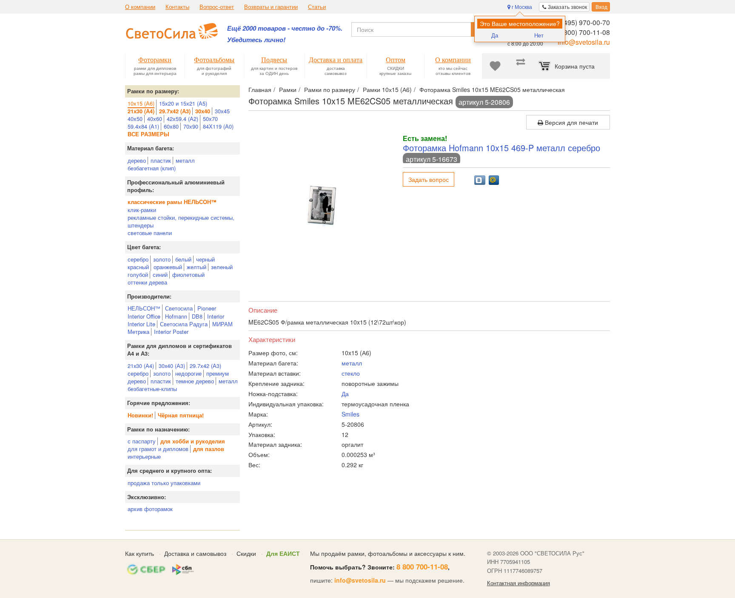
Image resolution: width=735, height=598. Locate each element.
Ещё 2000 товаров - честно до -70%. (284, 28)
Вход (600, 6)
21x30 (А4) (141, 366)
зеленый (222, 267)
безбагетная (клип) (152, 168)
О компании (140, 7)
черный (205, 259)
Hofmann (176, 316)
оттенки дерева (147, 282)
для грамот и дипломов (158, 449)
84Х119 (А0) (218, 126)
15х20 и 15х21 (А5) (183, 103)
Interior (215, 316)
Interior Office (144, 316)
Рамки (287, 89)
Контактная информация (518, 583)
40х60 (154, 119)
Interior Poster (171, 332)
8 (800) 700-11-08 (583, 32)
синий (160, 274)
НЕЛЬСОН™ (144, 308)
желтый (196, 267)
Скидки (246, 553)
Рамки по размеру (329, 89)
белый (183, 259)
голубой (138, 274)
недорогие (188, 373)
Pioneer (206, 308)
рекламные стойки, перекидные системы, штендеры (181, 221)
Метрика (138, 332)
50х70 (210, 119)
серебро (138, 259)
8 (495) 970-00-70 (583, 22)
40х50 (135, 119)
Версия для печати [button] (570, 122)
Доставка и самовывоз (195, 553)
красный (138, 267)
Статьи (317, 7)
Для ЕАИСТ (283, 553)
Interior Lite (141, 324)
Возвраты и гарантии (271, 7)
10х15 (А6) (141, 103)
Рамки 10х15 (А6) (387, 89)
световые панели (150, 233)
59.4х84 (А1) (143, 126)
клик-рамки (142, 210)
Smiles (350, 414)
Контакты (177, 7)
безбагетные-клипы (152, 389)
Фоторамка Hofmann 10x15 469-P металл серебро (501, 147)
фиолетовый (188, 274)
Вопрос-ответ (216, 7)
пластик (161, 160)
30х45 (222, 111)
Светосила (179, 308)
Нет (539, 35)
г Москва (521, 6)
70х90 (190, 126)
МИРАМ (222, 324)
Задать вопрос (428, 179)
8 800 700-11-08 (422, 566)
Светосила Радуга (184, 324)
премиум (217, 373)
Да (494, 35)
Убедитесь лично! (256, 39)
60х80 (171, 126)
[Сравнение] (520, 66)
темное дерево (195, 381)
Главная (259, 89)
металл (185, 160)
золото (162, 259)
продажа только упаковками (164, 483)
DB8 (197, 316)
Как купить (139, 553)
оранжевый (168, 267)
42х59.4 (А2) (182, 119)
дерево (137, 160)
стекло (351, 373)
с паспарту (142, 441)
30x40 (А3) (172, 366)
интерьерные (144, 456)
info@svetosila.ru (584, 42)
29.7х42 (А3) (205, 366)
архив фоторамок (150, 509)
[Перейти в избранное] (495, 66)
